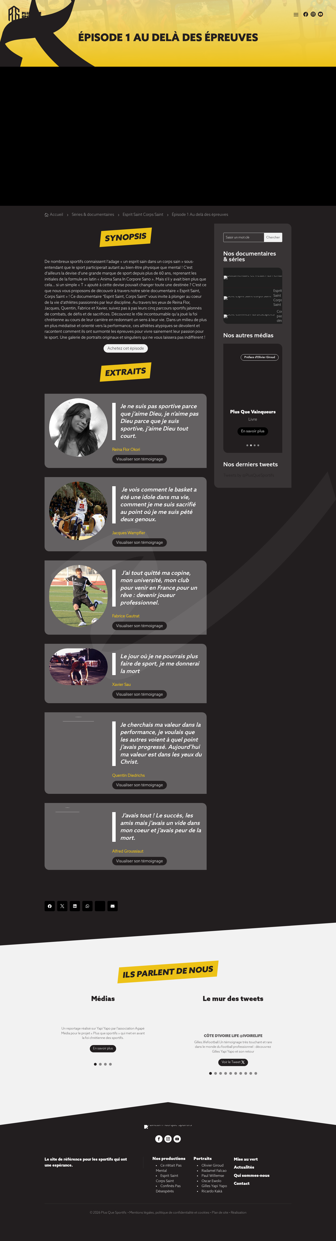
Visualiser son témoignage (139, 459)
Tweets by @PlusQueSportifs (248, 475)
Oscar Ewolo (211, 1181)
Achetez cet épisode (125, 348)
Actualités (244, 1167)
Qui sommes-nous (251, 1175)
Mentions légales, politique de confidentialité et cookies (169, 1213)
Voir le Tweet (231, 1062)
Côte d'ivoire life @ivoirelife (233, 1036)
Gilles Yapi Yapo (214, 1186)
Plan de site (220, 1213)
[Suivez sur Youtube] (177, 1139)
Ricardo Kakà (212, 1191)
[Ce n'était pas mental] (253, 277)
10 (255, 1073)
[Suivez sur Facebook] (159, 1139)
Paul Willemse (213, 1176)
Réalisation (238, 1213)
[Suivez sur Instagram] (168, 1139)
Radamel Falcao (214, 1171)
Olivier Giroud (213, 1166)
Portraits (203, 1158)
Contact (242, 1183)
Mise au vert (246, 1159)
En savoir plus (252, 431)
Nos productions (168, 1158)
